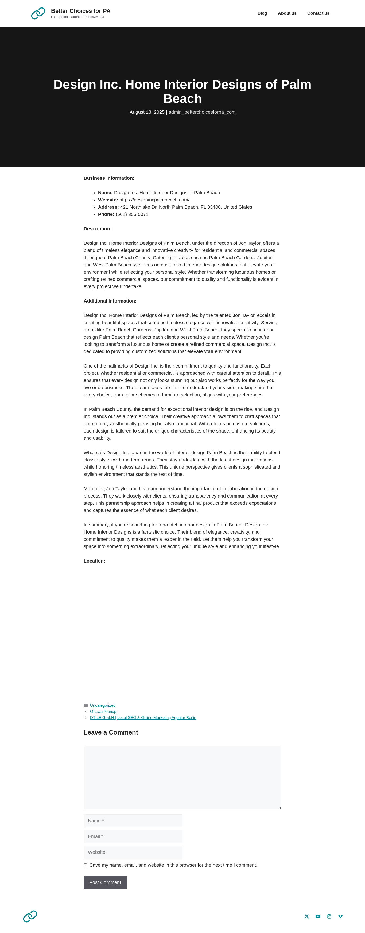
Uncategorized (102, 705)
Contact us (318, 13)
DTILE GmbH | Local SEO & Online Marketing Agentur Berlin (143, 717)
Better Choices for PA (81, 10)
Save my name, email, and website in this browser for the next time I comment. (173, 865)
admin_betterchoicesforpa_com (202, 112)
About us (287, 13)
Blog (262, 13)
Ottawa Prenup (103, 711)
